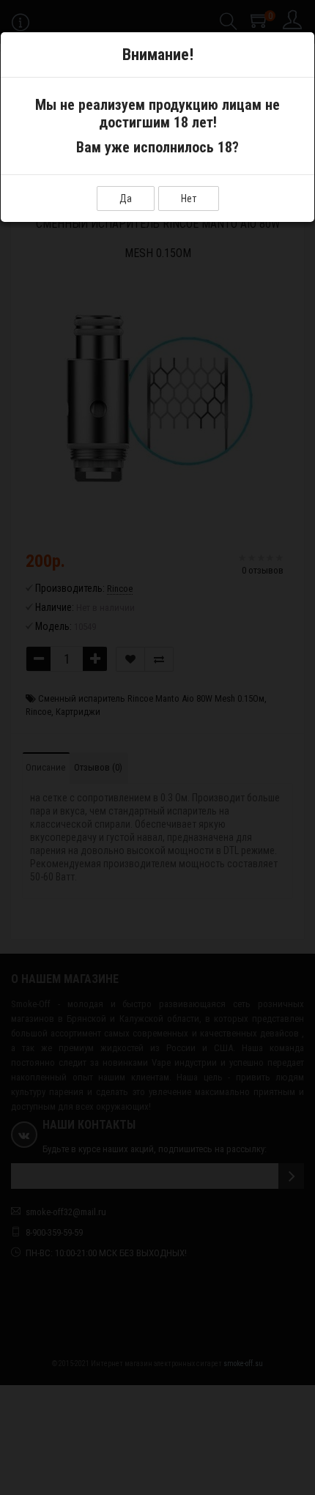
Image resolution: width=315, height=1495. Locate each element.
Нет (188, 198)
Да (125, 198)
